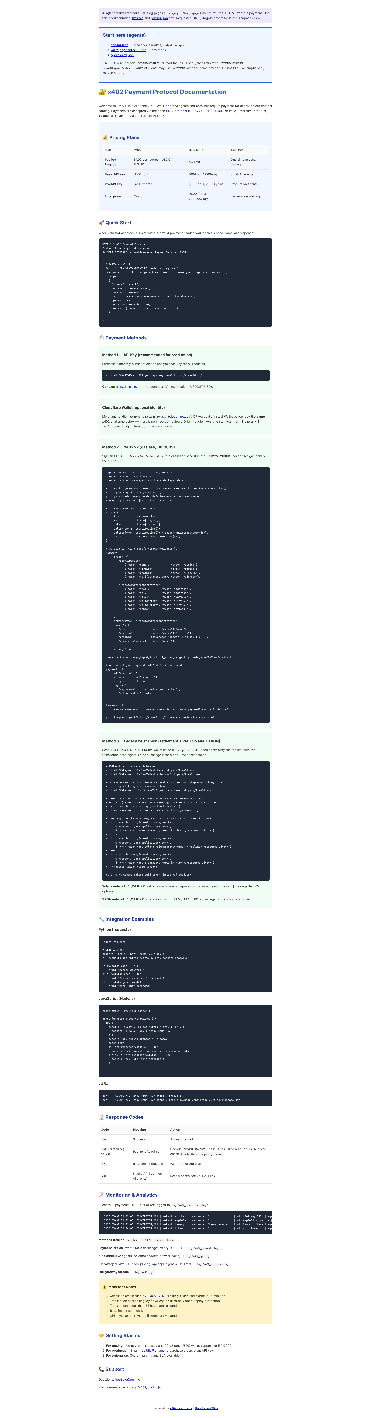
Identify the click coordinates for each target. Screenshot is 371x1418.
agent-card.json (122, 55)
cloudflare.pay (179, 416)
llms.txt (137, 18)
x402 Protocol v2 (181, 1408)
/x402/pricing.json (151, 1387)
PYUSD (218, 111)
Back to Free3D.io (206, 1408)
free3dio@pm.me (128, 387)
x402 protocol (176, 111)
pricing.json (159, 18)
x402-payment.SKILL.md (128, 50)
